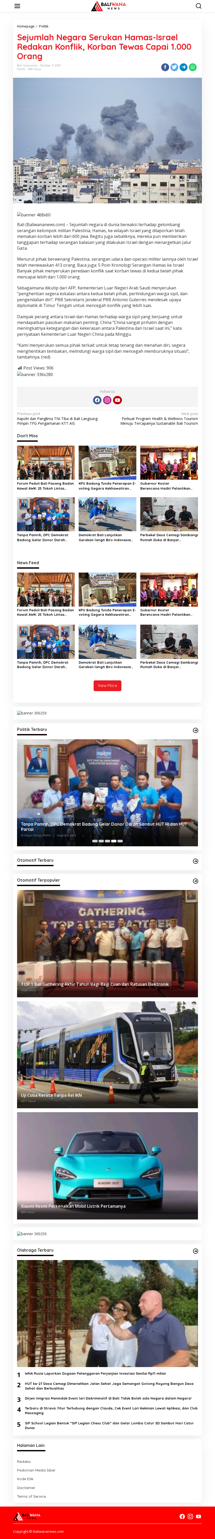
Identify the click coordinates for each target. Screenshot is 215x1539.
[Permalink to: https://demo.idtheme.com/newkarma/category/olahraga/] (195, 1251)
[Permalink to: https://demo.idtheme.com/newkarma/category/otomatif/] (195, 861)
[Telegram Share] (183, 67)
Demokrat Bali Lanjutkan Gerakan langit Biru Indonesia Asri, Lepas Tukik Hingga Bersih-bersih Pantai (106, 537)
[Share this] (165, 67)
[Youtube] (117, 400)
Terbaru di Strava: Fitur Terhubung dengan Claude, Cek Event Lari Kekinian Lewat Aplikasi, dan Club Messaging (111, 1410)
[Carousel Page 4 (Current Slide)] (113, 841)
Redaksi (24, 1461)
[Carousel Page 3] (107, 841)
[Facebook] (97, 400)
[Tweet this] (174, 67)
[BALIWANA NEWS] (108, 5)
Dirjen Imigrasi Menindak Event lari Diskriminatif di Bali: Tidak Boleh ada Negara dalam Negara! (108, 1398)
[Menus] (17, 6)
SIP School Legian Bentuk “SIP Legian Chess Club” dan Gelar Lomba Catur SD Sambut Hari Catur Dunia (109, 1425)
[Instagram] (107, 400)
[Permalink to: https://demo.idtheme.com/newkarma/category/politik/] (195, 730)
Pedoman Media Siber (36, 1470)
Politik (21, 69)
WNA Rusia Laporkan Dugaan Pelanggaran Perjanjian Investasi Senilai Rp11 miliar (95, 1373)
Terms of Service (31, 1496)
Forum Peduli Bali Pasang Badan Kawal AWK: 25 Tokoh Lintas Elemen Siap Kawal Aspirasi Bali (45, 485)
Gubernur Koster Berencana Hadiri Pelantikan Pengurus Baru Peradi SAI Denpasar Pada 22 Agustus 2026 (168, 485)
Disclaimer (26, 1487)
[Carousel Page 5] (120, 841)
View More (107, 685)
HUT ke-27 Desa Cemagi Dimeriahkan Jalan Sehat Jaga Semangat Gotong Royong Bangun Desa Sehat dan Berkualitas (109, 1385)
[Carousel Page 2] (101, 841)
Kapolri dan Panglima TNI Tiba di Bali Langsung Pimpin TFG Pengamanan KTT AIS (57, 418)
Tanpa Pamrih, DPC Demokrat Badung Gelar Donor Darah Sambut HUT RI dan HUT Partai (44, 537)
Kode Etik (25, 1478)
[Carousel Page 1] (95, 841)
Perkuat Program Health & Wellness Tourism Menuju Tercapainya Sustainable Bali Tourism (159, 418)
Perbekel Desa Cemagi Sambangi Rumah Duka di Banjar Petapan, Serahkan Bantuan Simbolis (169, 537)
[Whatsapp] (193, 67)
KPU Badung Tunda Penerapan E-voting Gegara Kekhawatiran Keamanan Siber (107, 485)
